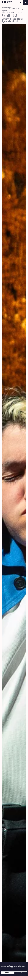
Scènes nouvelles (7, 7)
